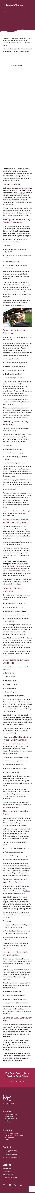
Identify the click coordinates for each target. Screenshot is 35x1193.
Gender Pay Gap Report (10, 1177)
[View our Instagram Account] (15, 1185)
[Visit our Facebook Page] (4, 1185)
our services (24, 51)
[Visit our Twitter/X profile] (21, 1185)
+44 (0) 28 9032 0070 (12, 1151)
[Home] (13, 5)
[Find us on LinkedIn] (10, 1185)
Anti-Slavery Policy (8, 1174)
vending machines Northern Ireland (20, 188)
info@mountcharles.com (13, 1157)
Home (4, 11)
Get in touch (16, 1081)
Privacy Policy (7, 1168)
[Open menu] (30, 5)
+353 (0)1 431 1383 (11, 1154)
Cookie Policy (6, 1171)
